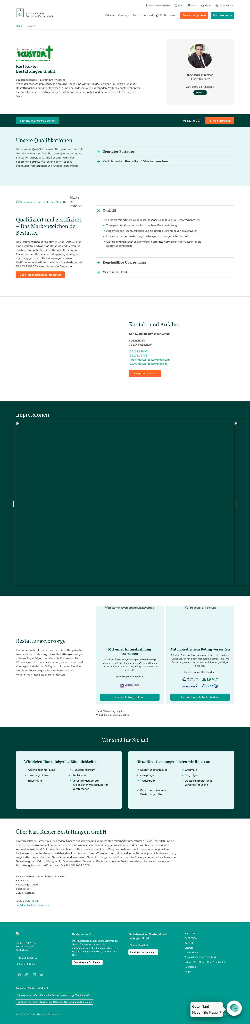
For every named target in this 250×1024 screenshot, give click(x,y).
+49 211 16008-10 (27, 957)
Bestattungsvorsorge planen (37, 121)
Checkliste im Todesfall (142, 952)
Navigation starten (144, 373)
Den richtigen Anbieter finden (199, 697)
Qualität (109, 210)
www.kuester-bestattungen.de (149, 364)
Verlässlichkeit (115, 272)
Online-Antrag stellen (129, 697)
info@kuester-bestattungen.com (33, 905)
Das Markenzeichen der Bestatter (40, 275)
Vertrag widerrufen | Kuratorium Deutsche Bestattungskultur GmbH (55, 1002)
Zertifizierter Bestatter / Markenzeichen (135, 161)
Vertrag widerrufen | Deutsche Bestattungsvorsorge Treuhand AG (54, 995)
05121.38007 (32, 901)
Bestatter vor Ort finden (87, 962)
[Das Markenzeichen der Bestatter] (42, 202)
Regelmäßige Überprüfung (124, 262)
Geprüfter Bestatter (118, 151)
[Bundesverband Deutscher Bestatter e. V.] (34, 12)
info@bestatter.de (26, 964)
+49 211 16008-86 (138, 945)
